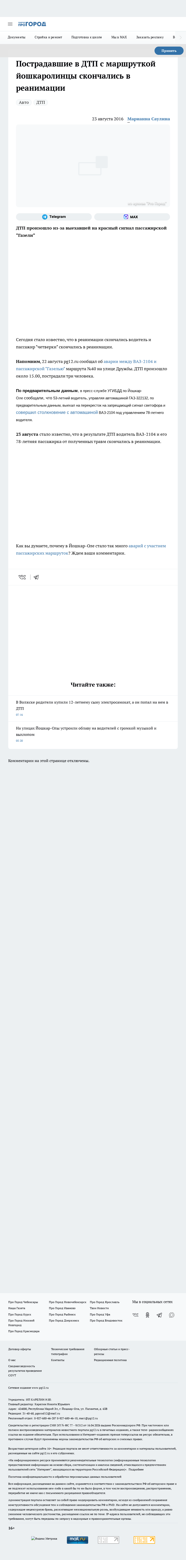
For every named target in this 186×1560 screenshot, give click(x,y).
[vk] (22, 577)
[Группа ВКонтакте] (135, 1315)
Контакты (57, 1360)
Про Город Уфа (100, 1314)
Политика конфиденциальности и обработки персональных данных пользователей (64, 1476)
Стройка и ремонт (48, 37)
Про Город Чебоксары (23, 1302)
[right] (180, 37)
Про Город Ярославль (104, 1302)
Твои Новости (99, 1308)
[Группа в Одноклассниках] (147, 1315)
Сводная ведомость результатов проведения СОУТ (25, 1370)
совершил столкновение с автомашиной (57, 412)
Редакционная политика (110, 1360)
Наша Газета (16, 1308)
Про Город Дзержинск (64, 1320)
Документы (16, 37)
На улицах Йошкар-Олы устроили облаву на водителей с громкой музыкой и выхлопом (86, 734)
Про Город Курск (19, 1314)
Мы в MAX (119, 37)
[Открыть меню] (10, 24)
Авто (24, 102)
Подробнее (136, 1469)
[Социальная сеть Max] (132, 217)
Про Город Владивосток (106, 1320)
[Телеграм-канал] (54, 217)
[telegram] (38, 577)
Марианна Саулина (148, 119)
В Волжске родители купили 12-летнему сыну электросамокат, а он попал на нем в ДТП (92, 708)
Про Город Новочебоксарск (67, 1302)
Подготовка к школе (86, 37)
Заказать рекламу (150, 37)
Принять (169, 51)
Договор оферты (19, 1349)
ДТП (40, 102)
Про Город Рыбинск (62, 1314)
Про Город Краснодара (23, 1331)
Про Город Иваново (62, 1308)
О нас (12, 1360)
